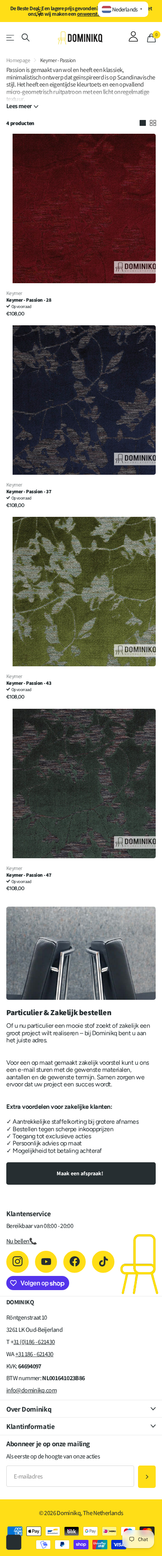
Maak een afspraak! (81, 1173)
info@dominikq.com (31, 1390)
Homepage (18, 60)
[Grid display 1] (142, 123)
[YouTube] (46, 1262)
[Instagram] (17, 1262)
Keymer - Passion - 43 (28, 683)
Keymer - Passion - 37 (28, 491)
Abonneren (147, 1477)
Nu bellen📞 (21, 1241)
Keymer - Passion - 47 (28, 875)
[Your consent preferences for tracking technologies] (13, 1542)
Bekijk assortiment (10, 37)
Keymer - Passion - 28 (28, 300)
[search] (25, 37)
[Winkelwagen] (151, 37)
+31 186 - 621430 (34, 1354)
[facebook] (74, 1262)
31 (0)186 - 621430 (34, 1342)
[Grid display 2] (153, 123)
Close (81, 1408)
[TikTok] (103, 1262)
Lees (18, 106)
